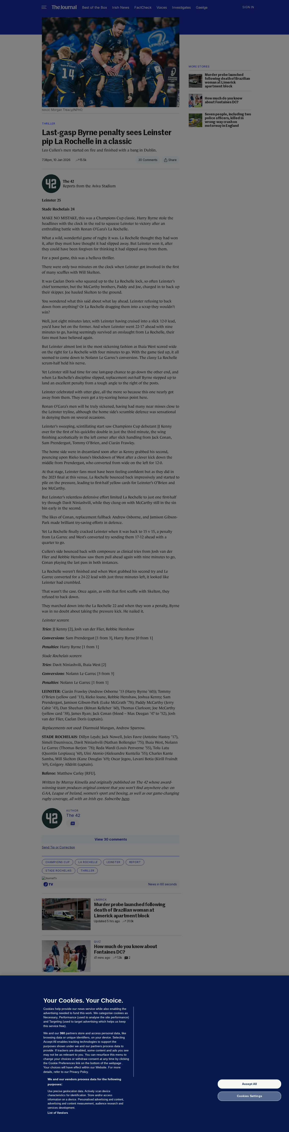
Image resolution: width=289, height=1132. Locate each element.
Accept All (249, 1084)
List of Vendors (58, 1112)
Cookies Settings (249, 1096)
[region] (144, 1053)
